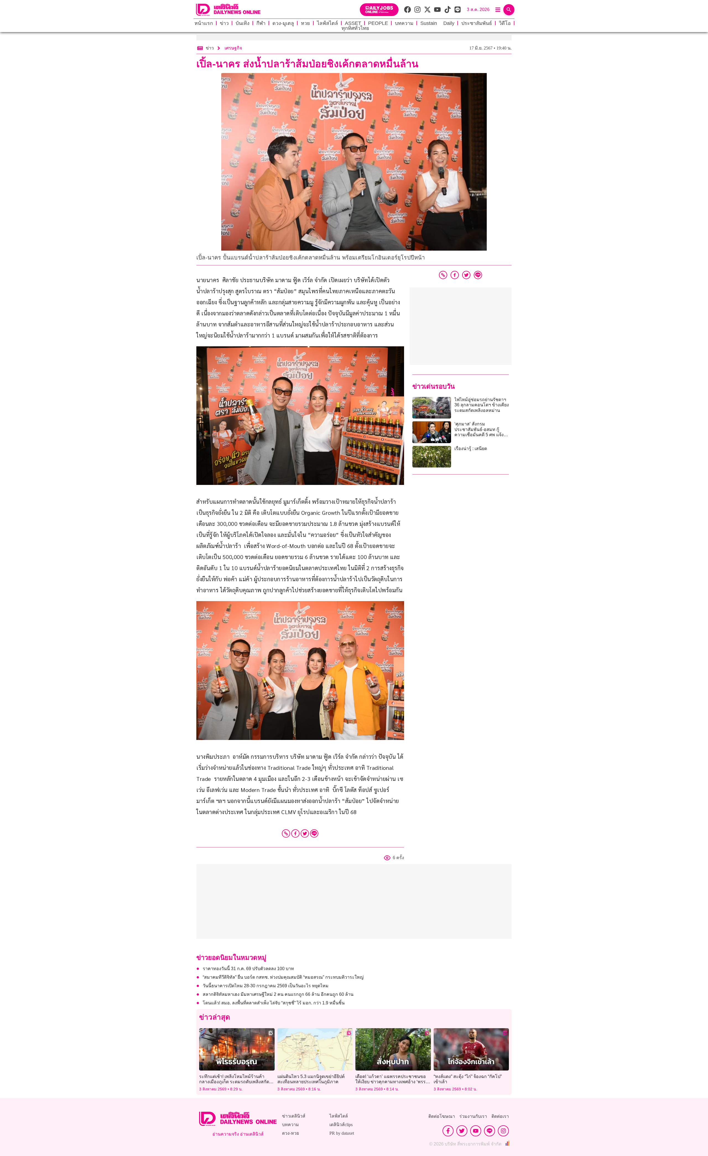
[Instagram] (503, 1130)
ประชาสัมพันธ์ (476, 23)
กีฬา (261, 23)
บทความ (404, 23)
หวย (305, 23)
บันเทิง (242, 23)
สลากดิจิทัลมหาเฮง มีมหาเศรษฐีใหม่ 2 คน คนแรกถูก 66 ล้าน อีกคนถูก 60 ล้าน (278, 994)
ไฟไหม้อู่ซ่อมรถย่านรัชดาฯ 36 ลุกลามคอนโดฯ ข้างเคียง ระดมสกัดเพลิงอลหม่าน (481, 404)
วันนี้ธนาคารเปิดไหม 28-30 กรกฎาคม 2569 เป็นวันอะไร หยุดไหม (266, 985)
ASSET (353, 23)
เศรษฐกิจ (233, 48)
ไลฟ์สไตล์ (327, 23)
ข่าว (224, 23)
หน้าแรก (203, 23)
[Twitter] (305, 833)
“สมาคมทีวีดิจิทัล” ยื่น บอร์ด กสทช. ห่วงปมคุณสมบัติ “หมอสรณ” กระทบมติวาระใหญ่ (283, 977)
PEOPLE (378, 23)
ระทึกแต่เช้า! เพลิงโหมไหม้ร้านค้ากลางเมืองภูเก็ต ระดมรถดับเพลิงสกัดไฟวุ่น (236, 1081)
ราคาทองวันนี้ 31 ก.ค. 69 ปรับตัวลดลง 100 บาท (249, 968)
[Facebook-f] (448, 1130)
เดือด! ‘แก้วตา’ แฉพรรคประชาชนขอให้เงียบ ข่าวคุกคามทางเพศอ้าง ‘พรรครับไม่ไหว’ (392, 1081)
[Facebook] (295, 833)
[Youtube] (475, 1130)
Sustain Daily (437, 23)
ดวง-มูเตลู (283, 23)
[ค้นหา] (508, 9)
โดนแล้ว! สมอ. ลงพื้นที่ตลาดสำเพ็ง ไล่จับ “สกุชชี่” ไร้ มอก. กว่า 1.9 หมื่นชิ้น (274, 1003)
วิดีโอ (505, 23)
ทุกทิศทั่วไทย (355, 28)
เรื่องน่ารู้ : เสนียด (470, 448)
